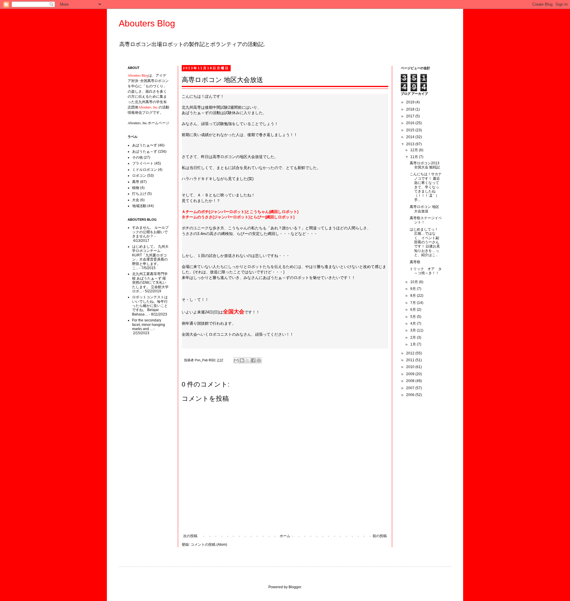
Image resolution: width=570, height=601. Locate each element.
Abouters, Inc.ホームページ (148, 122)
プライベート (142, 163)
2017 (410, 116)
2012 (410, 353)
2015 (410, 130)
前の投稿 (380, 536)
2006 (410, 395)
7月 (413, 303)
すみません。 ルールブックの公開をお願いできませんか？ (150, 231)
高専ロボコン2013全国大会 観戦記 (425, 165)
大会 (135, 200)
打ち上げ (139, 194)
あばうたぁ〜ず (144, 145)
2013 (410, 144)
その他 (137, 157)
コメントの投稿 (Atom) (209, 544)
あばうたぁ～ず (144, 151)
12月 (414, 150)
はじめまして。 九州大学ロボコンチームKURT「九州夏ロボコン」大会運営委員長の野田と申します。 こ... (150, 257)
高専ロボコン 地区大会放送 (424, 209)
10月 (414, 282)
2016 (410, 123)
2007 (410, 388)
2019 (410, 102)
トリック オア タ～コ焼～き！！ (426, 271)
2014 (410, 137)
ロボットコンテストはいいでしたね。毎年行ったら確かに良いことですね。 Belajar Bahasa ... (150, 305)
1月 (413, 344)
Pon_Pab (202, 360)
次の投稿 (190, 536)
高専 (135, 182)
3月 (413, 330)
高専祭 (415, 262)
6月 (413, 309)
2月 (413, 337)
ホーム (285, 536)
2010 (410, 367)
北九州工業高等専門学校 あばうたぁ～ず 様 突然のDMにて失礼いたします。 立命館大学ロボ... (150, 282)
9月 (413, 289)
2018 (410, 109)
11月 (414, 157)
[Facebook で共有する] (253, 360)
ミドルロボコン (144, 170)
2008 (410, 381)
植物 (135, 188)
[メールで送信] (236, 360)
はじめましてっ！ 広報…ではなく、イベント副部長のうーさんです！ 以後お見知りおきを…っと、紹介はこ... (425, 242)
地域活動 (139, 206)
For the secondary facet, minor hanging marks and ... (148, 324)
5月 (413, 317)
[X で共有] (248, 360)
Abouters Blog (147, 23)
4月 (413, 323)
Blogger (295, 587)
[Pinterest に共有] (259, 360)
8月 (413, 296)
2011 (410, 360)
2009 (410, 374)
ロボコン (139, 175)
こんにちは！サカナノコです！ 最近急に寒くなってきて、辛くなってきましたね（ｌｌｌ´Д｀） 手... (426, 187)
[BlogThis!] (242, 360)
